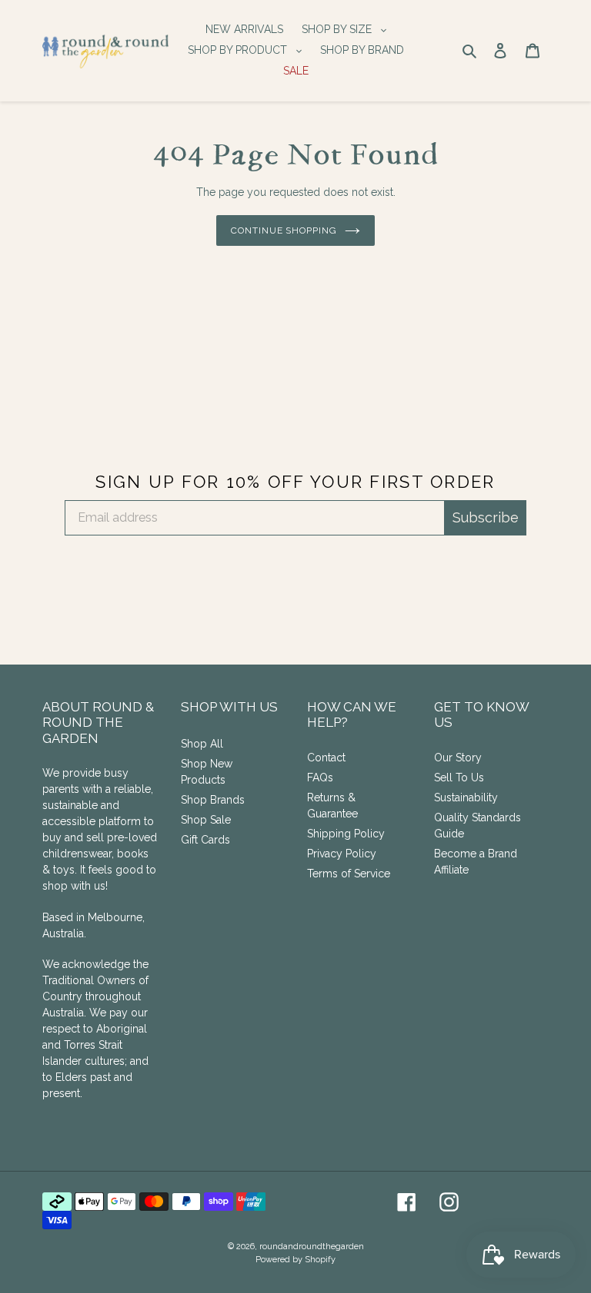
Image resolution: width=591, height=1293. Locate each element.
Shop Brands (213, 800)
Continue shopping (284, 230)
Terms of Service (348, 873)
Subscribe (485, 517)
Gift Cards (205, 840)
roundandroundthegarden (311, 1247)
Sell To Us (459, 777)
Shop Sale (206, 820)
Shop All (202, 744)
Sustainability (466, 797)
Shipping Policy (346, 833)
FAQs (320, 777)
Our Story (458, 757)
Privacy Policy (341, 853)
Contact (326, 757)
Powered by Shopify (295, 1260)
